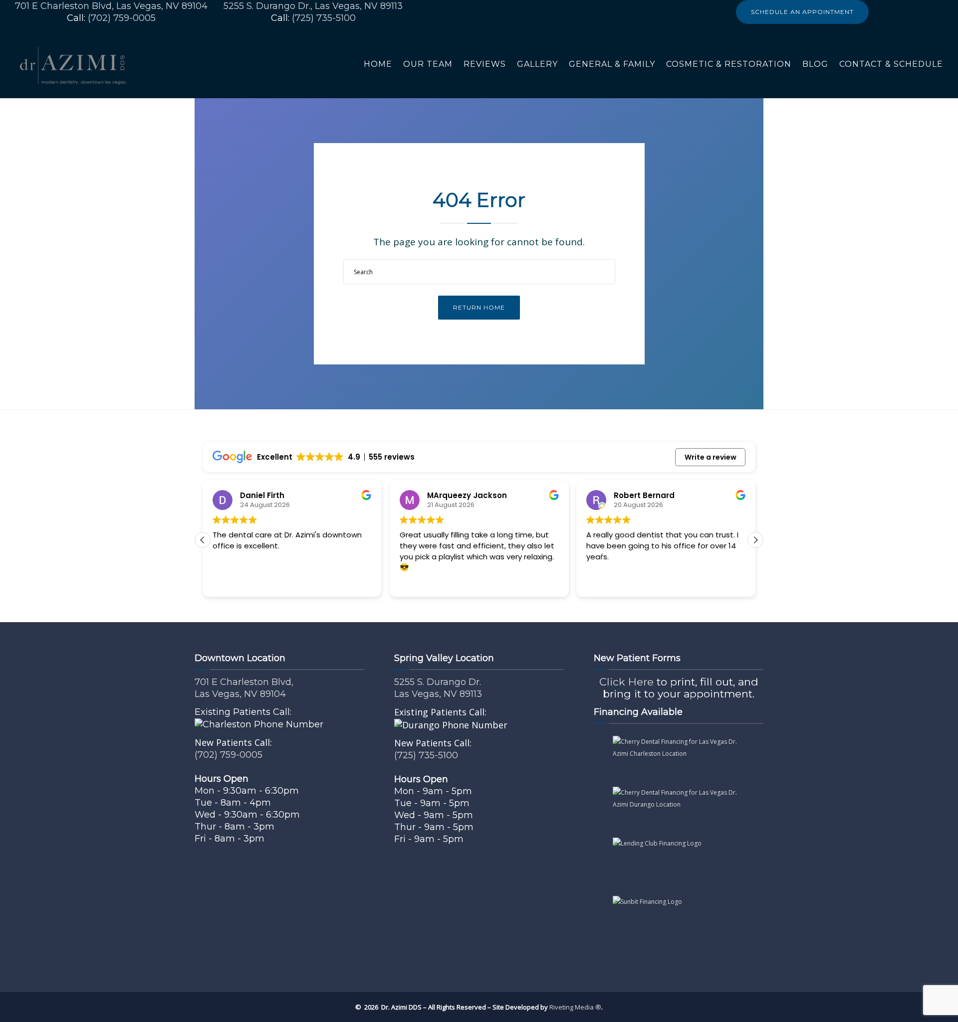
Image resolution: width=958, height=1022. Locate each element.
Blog (815, 64)
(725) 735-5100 (324, 17)
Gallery (537, 64)
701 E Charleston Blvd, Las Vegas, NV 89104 (111, 5)
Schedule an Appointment (802, 11)
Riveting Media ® (575, 1007)
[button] (755, 539)
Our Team (428, 64)
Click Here (626, 682)
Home (378, 64)
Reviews (485, 64)
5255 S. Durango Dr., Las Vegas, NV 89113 (313, 5)
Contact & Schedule (891, 64)
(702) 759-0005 (122, 17)
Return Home (479, 307)
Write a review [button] (710, 457)
